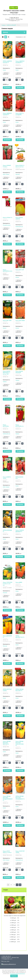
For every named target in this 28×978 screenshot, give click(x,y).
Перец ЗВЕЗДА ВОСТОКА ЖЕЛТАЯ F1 (7, 743)
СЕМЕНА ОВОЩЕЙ (11, 25)
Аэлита (17, 277)
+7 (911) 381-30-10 (14, 17)
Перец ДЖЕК (19, 582)
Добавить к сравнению (6, 73)
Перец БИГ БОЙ (20, 269)
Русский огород (6, 225)
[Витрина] (5, 37)
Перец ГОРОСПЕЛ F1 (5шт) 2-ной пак (7, 584)
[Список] (2, 37)
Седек (4, 70)
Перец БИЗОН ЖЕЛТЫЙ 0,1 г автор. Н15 (6, 373)
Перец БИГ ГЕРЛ (7, 320)
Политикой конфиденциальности (17, 973)
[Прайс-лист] (8, 37)
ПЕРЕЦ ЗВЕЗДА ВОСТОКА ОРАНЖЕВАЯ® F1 (20, 798)
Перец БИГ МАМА (20, 320)
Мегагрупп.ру (12, 964)
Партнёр (18, 174)
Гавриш (4, 381)
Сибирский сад (19, 226)
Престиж (5, 645)
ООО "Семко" (6, 174)
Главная (4, 25)
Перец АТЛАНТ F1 (7, 217)
